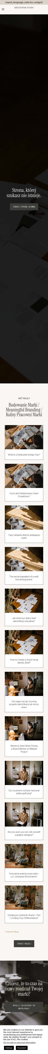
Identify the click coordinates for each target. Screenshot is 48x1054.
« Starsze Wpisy (12, 932)
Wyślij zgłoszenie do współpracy (24, 1007)
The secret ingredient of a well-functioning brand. (24, 578)
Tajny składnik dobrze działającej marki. (24, 536)
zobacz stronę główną (24, 206)
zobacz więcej (24, 943)
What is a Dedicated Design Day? (24, 454)
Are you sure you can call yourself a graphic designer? (24, 833)
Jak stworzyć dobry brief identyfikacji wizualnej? (24, 619)
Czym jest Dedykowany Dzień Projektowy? (24, 495)
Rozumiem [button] (21, 1048)
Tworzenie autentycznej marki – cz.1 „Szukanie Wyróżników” (24, 875)
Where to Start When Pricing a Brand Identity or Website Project (24, 748)
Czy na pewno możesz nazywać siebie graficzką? (24, 792)
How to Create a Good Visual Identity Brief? (24, 661)
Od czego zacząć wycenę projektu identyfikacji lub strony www (24, 704)
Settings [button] (9, 1048)
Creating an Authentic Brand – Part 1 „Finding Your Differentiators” (24, 916)
